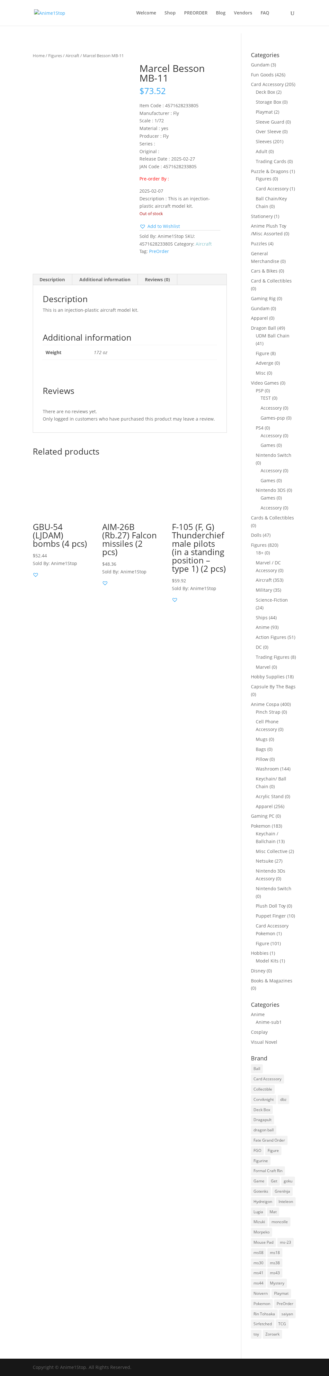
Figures (55, 55)
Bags (261, 749)
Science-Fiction (272, 600)
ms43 (275, 1273)
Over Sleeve (268, 131)
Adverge (264, 363)
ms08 (258, 1252)
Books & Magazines (271, 981)
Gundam (260, 65)
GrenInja (282, 1191)
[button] (159, 226)
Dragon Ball (263, 328)
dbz (283, 1099)
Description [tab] (52, 279)
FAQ (265, 13)
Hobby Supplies (268, 677)
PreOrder (159, 251)
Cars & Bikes (264, 271)
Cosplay (259, 1032)
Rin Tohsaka (264, 1314)
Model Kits (267, 961)
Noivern (260, 1293)
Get (274, 1181)
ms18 (275, 1252)
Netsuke (264, 861)
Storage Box (268, 102)
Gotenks (260, 1191)
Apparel (259, 318)
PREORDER (196, 13)
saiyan (287, 1314)
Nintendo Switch (273, 455)
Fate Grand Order (269, 1140)
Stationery (262, 216)
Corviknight (263, 1099)
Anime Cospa (265, 704)
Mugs (262, 739)
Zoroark (272, 1334)
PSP (259, 391)
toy (256, 1334)
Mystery (277, 1283)
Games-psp (273, 418)
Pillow (262, 759)
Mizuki (259, 1221)
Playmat (264, 112)
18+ (259, 553)
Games (268, 445)
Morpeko (261, 1232)
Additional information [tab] (104, 279)
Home (39, 55)
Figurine (260, 1160)
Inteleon (286, 1201)
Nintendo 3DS (271, 490)
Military (264, 590)
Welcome (146, 13)
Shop (170, 13)
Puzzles (259, 243)
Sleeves (264, 141)
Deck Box (265, 92)
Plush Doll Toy (271, 906)
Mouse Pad (263, 1242)
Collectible (262, 1089)
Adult (261, 151)
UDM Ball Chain (272, 336)
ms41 (258, 1273)
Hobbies (260, 953)
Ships (262, 617)
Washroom (267, 769)
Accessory (271, 408)
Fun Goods (262, 75)
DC (259, 647)
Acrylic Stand (270, 796)
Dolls (256, 535)
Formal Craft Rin (267, 1170)
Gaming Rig (263, 298)
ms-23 (285, 1242)
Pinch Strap (268, 712)
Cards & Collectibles (272, 518)
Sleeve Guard (270, 122)
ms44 (258, 1283)
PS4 (259, 428)
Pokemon (261, 826)
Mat (273, 1212)
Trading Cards (271, 161)
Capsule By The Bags (273, 687)
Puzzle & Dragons (270, 171)
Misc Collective (272, 851)
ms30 (258, 1263)
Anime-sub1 (269, 1022)
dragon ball (263, 1130)
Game (258, 1181)
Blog (221, 13)
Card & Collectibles (271, 281)
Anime (263, 627)
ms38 (275, 1263)
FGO (257, 1150)
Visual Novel (264, 1042)
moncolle (279, 1221)
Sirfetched (262, 1324)
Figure (262, 353)
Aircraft (72, 55)
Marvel (263, 667)
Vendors (243, 13)
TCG (282, 1324)
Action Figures (271, 637)
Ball (256, 1068)
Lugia (258, 1212)
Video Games (265, 383)
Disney (258, 971)
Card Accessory (267, 84)
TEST (266, 398)
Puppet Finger (271, 916)
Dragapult (262, 1119)
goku (288, 1181)
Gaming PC (262, 816)
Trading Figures (272, 657)
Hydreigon (262, 1201)
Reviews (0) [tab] (157, 279)
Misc (261, 373)
